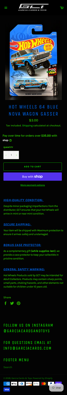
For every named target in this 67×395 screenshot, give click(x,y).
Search (7, 367)
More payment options (32, 185)
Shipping (27, 125)
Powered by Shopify (42, 378)
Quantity (8, 147)
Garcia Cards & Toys (22, 378)
